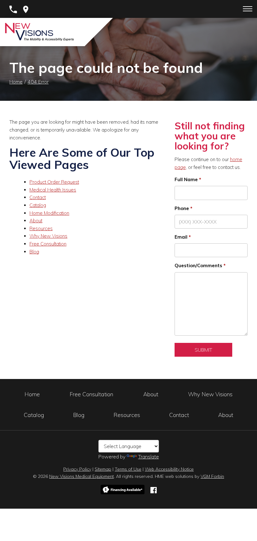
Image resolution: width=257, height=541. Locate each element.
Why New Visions (48, 236)
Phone (182, 208)
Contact (37, 197)
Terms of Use (128, 469)
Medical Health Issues (52, 190)
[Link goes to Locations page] (26, 9)
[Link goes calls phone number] (13, 9)
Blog (34, 252)
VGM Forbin (212, 476)
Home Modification (49, 213)
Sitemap (103, 469)
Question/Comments (198, 265)
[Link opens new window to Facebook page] (153, 489)
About (35, 221)
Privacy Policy (77, 469)
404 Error (38, 81)
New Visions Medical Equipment (81, 476)
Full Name (186, 179)
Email (181, 237)
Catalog (37, 205)
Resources (41, 228)
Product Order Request (54, 182)
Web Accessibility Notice (169, 469)
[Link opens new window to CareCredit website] (122, 490)
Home (16, 81)
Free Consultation (47, 244)
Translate (148, 456)
